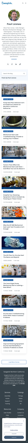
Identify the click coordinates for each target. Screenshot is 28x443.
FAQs (7, 415)
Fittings (20, 396)
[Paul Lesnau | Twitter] (8, 64)
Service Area (20, 418)
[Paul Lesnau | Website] (20, 64)
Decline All (14, 437)
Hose (20, 401)
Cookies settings (14, 430)
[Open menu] (25, 3)
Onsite (7, 398)
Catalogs (21, 392)
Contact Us (20, 412)
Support (7, 401)
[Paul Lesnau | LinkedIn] (16, 64)
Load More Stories (14, 362)
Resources (7, 409)
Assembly (7, 396)
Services (7, 392)
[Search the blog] (24, 73)
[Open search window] (23, 3)
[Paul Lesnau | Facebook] (12, 64)
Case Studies (7, 412)
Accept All (14, 433)
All (20, 403)
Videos (7, 418)
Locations (20, 415)
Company (20, 409)
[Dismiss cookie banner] (23, 421)
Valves (20, 398)
